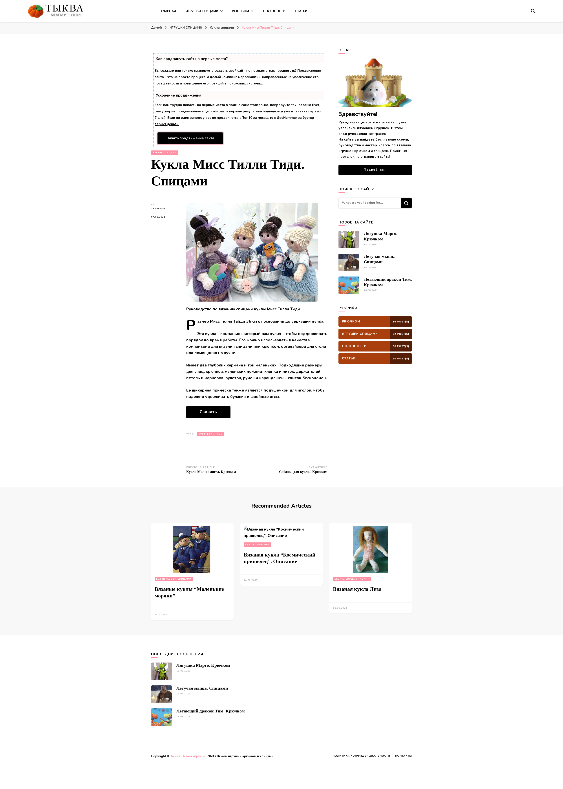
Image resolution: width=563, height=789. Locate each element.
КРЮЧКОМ (240, 11)
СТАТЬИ (301, 11)
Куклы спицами (165, 152)
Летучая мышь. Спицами (202, 688)
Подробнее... (375, 170)
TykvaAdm (158, 208)
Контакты (403, 756)
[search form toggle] (533, 11)
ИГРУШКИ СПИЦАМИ (202, 11)
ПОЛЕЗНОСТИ (274, 11)
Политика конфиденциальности (361, 756)
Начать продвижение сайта (190, 138)
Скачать (208, 411)
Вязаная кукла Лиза (357, 589)
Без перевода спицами (173, 578)
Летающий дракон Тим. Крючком (210, 710)
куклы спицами (211, 434)
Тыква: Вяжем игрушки (188, 756)
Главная (168, 11)
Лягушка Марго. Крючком (203, 665)
